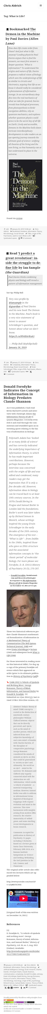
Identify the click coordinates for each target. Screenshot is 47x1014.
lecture (34, 649)
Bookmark (16, 231)
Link (7, 229)
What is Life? (26, 236)
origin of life (36, 234)
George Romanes (33, 976)
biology (21, 969)
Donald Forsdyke (18, 575)
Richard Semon (9, 983)
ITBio (29, 234)
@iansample (15, 302)
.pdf (35, 676)
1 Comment (10, 374)
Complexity (16, 365)
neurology (17, 981)
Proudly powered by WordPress (15, 997)
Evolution (24, 231)
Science (28, 983)
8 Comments (27, 238)
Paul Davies (8, 236)
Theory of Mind (37, 983)
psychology (36, 981)
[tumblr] (21, 988)
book (27, 371)
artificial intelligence (11, 969)
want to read (17, 236)
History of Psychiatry (22, 676)
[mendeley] (24, 988)
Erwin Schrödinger (20, 649)
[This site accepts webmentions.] (19, 1002)
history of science (10, 978)
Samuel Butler (20, 983)
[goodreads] (19, 238)
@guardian (14, 306)
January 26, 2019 (18, 347)
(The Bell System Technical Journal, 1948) (21, 643)
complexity (19, 974)
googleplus (16, 987)
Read (16, 367)
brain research (30, 969)
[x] (30, 372)
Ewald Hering (21, 976)
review (19, 218)
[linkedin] (11, 988)
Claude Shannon (28, 972)
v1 (31, 697)
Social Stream (19, 234)
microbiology (8, 981)
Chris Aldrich (12, 5)
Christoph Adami (15, 972)
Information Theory (35, 231)
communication (9, 974)
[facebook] (8, 988)
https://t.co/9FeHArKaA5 (21, 336)
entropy (40, 974)
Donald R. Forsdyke (15, 694)
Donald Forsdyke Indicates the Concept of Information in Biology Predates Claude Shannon (22, 394)
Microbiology (8, 234)
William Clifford (18, 985)
